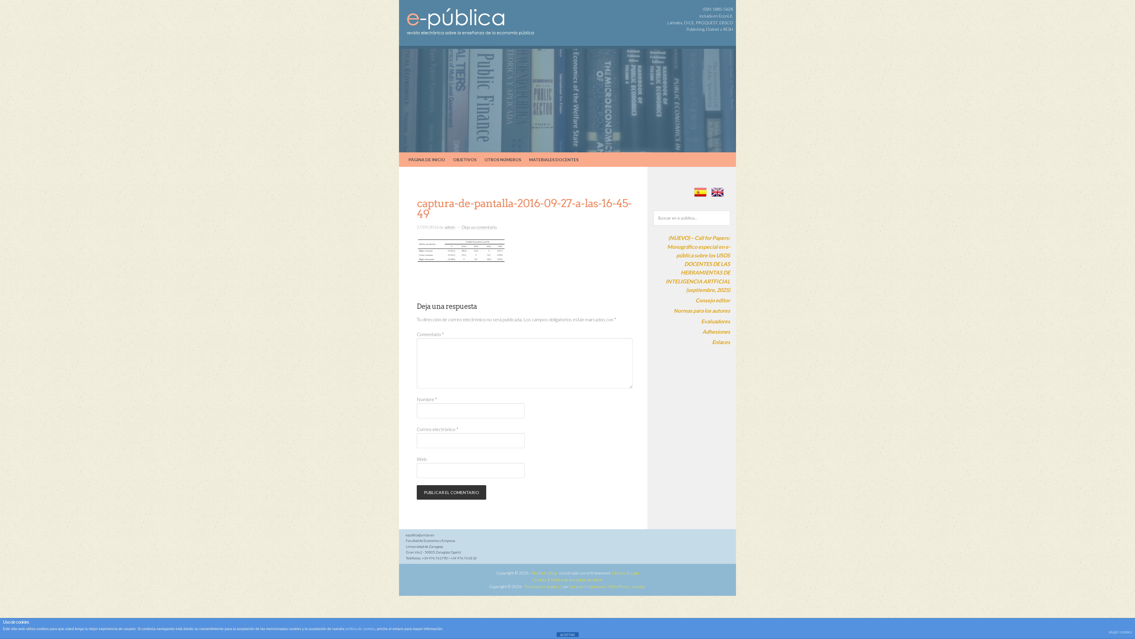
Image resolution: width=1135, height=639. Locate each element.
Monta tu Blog (544, 572)
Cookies (539, 579)
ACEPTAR (567, 635)
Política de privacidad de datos (576, 579)
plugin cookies (1120, 632)
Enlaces (721, 342)
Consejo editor (712, 300)
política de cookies (360, 629)
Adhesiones (716, 331)
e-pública (449, 15)
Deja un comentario (479, 227)
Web (422, 459)
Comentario (430, 334)
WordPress (618, 586)
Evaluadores (715, 321)
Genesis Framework (587, 586)
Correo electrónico (437, 429)
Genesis (619, 572)
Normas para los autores (702, 310)
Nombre (427, 399)
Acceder (639, 586)
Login (634, 572)
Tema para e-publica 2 (543, 586)
